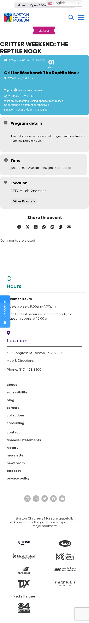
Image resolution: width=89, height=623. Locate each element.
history (12, 448)
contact (13, 432)
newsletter (16, 455)
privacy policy (18, 478)
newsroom (16, 463)
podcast (14, 471)
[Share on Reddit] (52, 226)
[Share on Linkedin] (35, 226)
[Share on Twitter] (27, 226)
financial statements (24, 440)
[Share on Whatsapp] (44, 226)
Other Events (22, 201)
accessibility (17, 392)
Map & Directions (20, 361)
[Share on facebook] (19, 226)
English (58, 3)
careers (13, 408)
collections (16, 415)
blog (10, 400)
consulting (15, 423)
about (12, 385)
